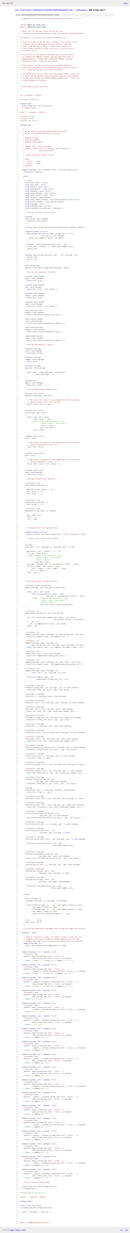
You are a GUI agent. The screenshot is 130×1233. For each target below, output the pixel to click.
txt (121, 1230)
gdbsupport (81, 10)
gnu (17, 10)
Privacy (17, 1230)
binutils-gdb (25, 10)
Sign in (126, 3)
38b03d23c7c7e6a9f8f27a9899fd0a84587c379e (53, 10)
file (56, 15)
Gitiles (12, 1230)
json (126, 1230)
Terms (23, 1230)
